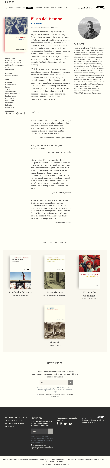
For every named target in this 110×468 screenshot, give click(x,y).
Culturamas (9, 91)
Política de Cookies (14, 423)
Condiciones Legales (15, 420)
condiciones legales (59, 394)
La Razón (8, 100)
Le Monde (9, 103)
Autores (38, 8)
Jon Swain (37, 23)
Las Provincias (10, 96)
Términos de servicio (63, 390)
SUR (7, 89)
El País (7, 82)
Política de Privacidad (16, 418)
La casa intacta (55, 292)
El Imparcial (9, 85)
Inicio (11, 8)
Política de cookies (61, 465)
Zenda (7, 87)
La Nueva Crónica (12, 94)
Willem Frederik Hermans (54, 295)
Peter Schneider (20, 295)
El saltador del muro (20, 292)
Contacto (62, 8)
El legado (55, 342)
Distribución (50, 8)
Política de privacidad (45, 390)
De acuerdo (46, 465)
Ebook (7, 74)
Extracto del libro (11, 76)
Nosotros (20, 8)
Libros (30, 8)
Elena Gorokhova (89, 298)
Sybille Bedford (55, 345)
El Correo (9, 98)
